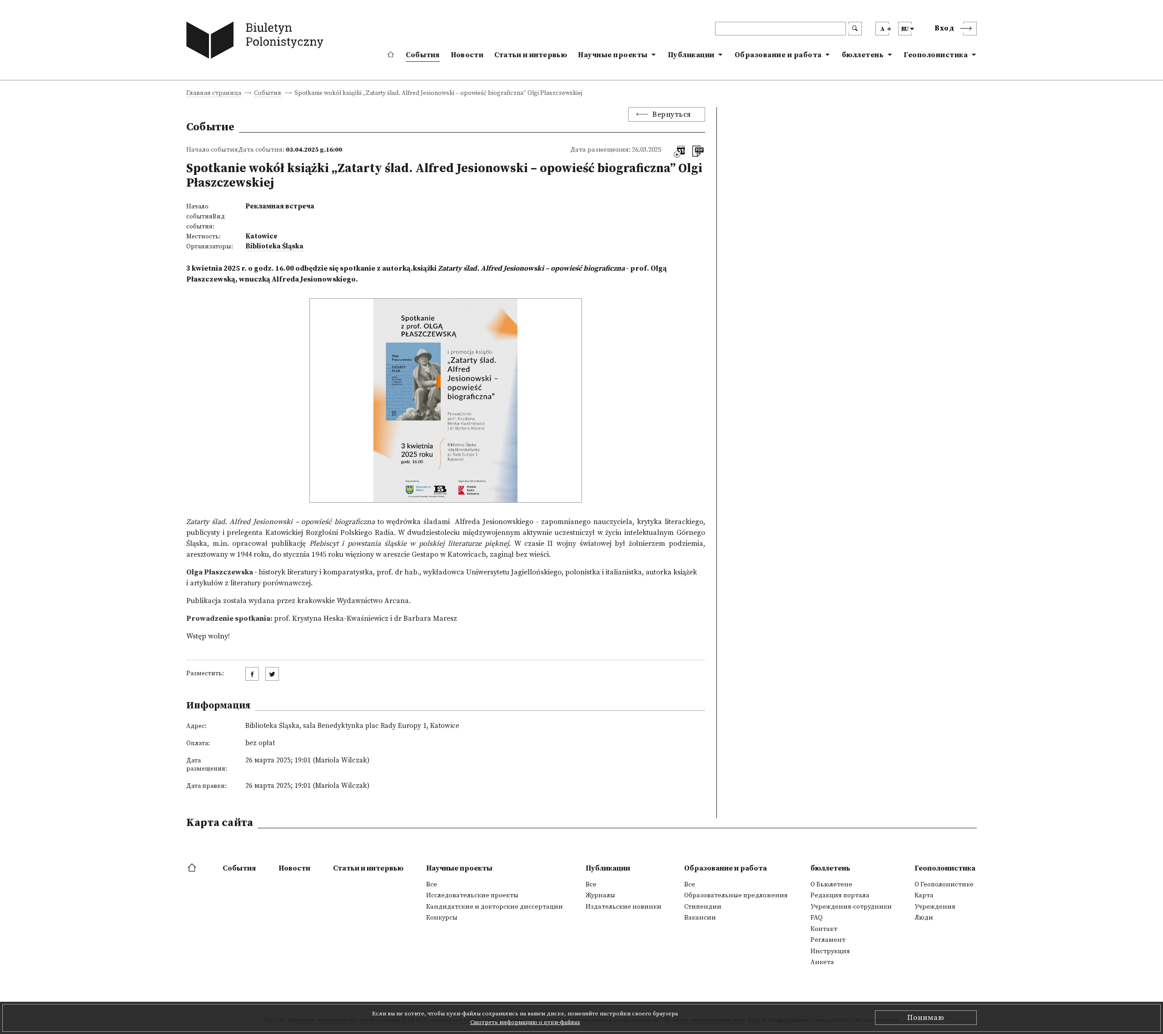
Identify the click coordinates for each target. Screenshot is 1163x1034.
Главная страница (213, 93)
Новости (467, 54)
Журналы (600, 895)
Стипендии (702, 907)
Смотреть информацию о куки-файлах (525, 1022)
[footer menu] (192, 868)
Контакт (823, 929)
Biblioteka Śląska (274, 246)
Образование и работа (778, 54)
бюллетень (863, 54)
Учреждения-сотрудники (851, 907)
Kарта (924, 895)
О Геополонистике (944, 885)
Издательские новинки (623, 907)
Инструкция (830, 951)
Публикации (691, 54)
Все (431, 885)
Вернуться (671, 114)
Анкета (822, 962)
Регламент (827, 940)
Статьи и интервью (530, 54)
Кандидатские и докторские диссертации (494, 907)
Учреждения (934, 907)
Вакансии (700, 918)
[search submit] (855, 28)
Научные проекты (613, 54)
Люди (923, 918)
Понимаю (925, 1017)
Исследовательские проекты (472, 895)
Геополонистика (936, 54)
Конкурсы (441, 918)
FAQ (816, 918)
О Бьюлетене (831, 885)
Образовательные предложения (736, 895)
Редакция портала (840, 895)
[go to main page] (257, 42)
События (423, 54)
